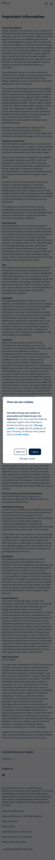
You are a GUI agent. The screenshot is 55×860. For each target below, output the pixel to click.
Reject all (20, 451)
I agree (34, 451)
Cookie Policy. (22, 434)
